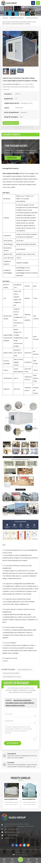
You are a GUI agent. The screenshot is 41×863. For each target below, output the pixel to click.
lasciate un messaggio (20, 859)
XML (24, 852)
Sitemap (18, 852)
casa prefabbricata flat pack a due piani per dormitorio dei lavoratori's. (30, 799)
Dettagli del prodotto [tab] (11, 168)
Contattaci (12, 158)
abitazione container (17, 18)
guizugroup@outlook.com (12, 832)
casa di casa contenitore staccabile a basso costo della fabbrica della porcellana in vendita (20, 702)
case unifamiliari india (24, 669)
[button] (39, 795)
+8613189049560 (9, 838)
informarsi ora (11, 123)
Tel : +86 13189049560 (11, 829)
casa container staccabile (11, 673)
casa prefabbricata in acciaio (12, 676)
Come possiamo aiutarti (15, 145)
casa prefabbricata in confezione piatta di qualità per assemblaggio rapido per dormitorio (12, 799)
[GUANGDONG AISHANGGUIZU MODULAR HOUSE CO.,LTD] (9, 5)
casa (6, 18)
